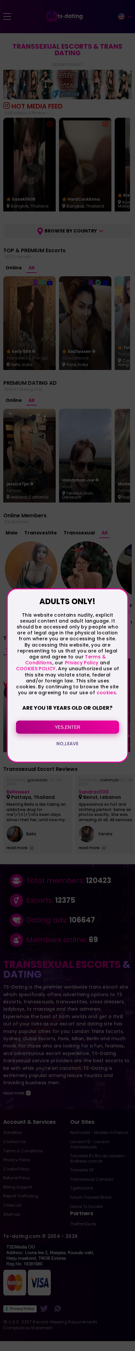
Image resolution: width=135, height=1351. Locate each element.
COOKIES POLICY (36, 668)
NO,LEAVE (67, 743)
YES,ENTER (67, 727)
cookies (106, 692)
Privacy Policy (80, 662)
